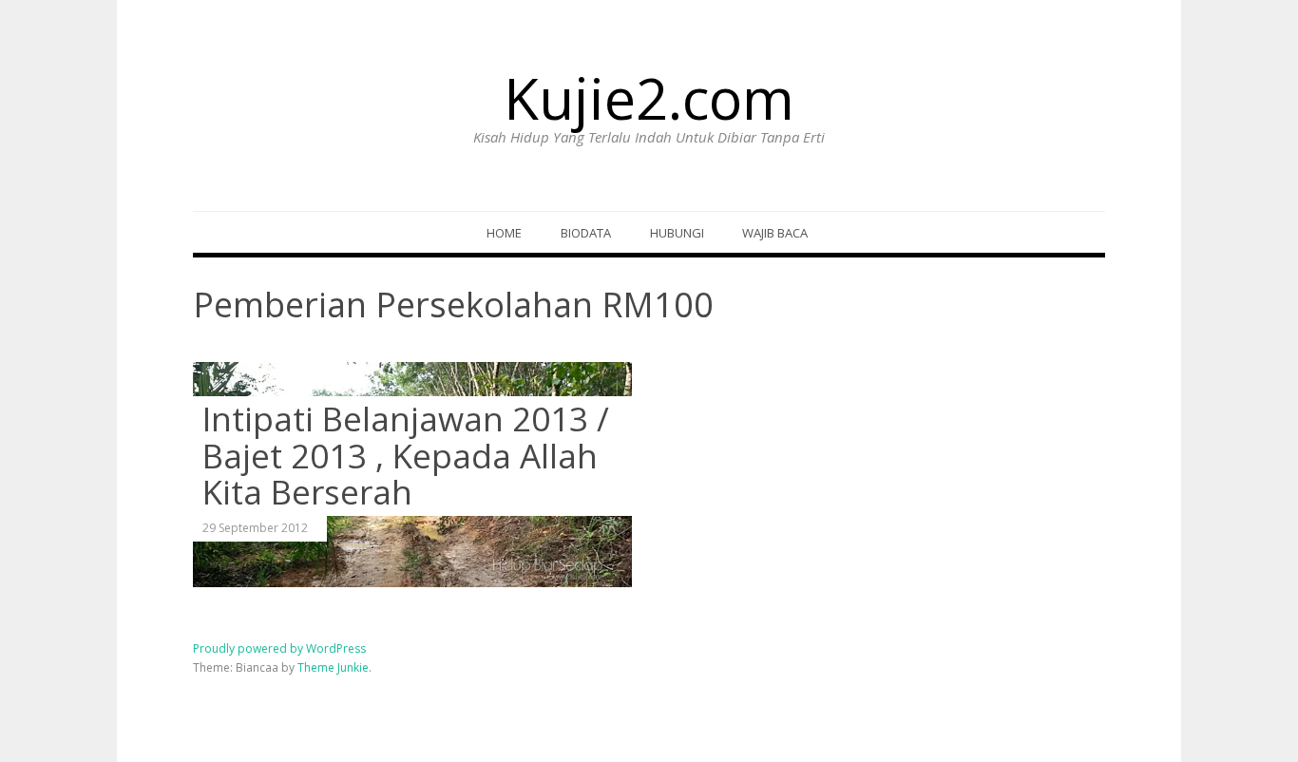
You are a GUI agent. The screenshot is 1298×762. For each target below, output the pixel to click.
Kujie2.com (649, 98)
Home (504, 232)
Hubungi (677, 232)
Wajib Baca (775, 232)
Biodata (586, 232)
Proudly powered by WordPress (279, 648)
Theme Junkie (333, 667)
